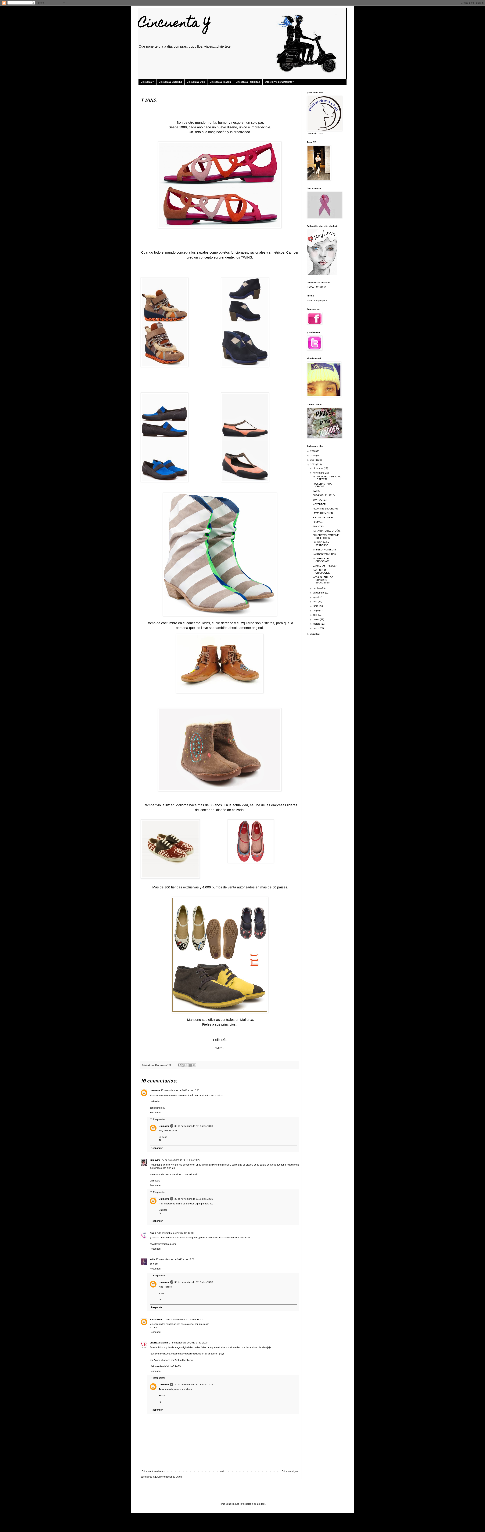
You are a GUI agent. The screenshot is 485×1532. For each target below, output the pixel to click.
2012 (313, 634)
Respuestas (159, 1119)
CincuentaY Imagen (220, 82)
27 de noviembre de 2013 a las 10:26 (181, 1160)
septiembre (319, 592)
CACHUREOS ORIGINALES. (321, 571)
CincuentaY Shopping (170, 82)
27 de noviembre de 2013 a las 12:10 (174, 1233)
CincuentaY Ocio (196, 82)
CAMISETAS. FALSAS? (324, 565)
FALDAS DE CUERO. (324, 517)
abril (315, 615)
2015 (313, 455)
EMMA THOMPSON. (323, 513)
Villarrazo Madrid (159, 1342)
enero (316, 628)
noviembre (319, 473)
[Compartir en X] (187, 1065)
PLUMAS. (318, 522)
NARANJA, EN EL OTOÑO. (326, 531)
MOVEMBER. (319, 504)
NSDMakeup (156, 1319)
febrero (317, 624)
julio (315, 601)
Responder (155, 1112)
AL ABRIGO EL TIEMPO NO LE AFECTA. (327, 478)
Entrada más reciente (152, 1471)
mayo (316, 610)
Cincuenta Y (174, 24)
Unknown (155, 1090)
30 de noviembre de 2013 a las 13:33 (193, 1282)
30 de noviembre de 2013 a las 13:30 (193, 1126)
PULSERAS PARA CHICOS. (322, 485)
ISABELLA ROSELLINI (324, 549)
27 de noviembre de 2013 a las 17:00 (188, 1342)
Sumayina (155, 1160)
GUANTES (318, 526)
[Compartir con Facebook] (190, 1065)
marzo (316, 619)
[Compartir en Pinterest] (194, 1065)
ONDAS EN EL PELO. (324, 495)
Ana (152, 1233)
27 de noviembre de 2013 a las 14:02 (183, 1319)
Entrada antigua (290, 1471)
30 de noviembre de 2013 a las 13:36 (193, 1384)
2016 (313, 451)
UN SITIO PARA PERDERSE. (321, 543)
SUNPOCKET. (320, 499)
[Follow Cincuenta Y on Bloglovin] (322, 274)
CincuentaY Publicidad (248, 82)
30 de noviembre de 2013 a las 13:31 (193, 1199)
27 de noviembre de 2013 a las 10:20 (180, 1090)
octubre (317, 588)
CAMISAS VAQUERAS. (324, 554)
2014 (313, 460)
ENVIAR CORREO (316, 287)
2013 (313, 464)
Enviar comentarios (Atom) (168, 1476)
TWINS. (316, 491)
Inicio (222, 1471)
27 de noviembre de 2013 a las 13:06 (175, 1259)
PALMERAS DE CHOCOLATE (321, 560)
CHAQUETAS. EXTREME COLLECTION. (326, 536)
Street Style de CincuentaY (279, 82)
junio (316, 606)
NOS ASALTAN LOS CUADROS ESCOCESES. (323, 580)
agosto (317, 597)
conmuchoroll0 (157, 1108)
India (152, 1259)
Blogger (261, 1504)
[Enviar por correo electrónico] (179, 1065)
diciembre (318, 468)
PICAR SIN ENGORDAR (325, 508)
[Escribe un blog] (183, 1065)
